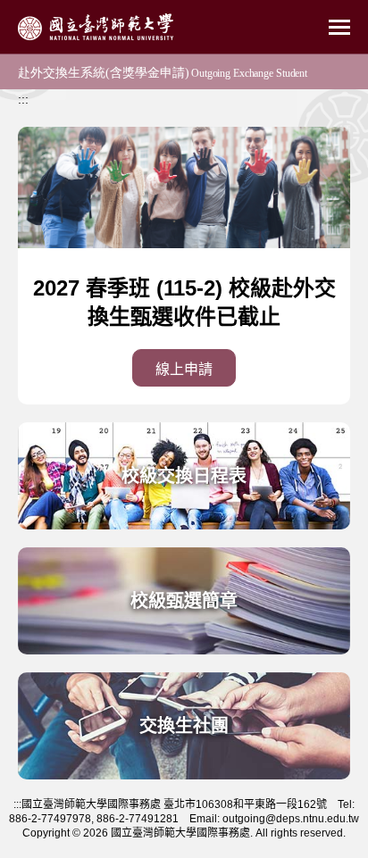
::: (23, 99)
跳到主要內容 (37, 10)
